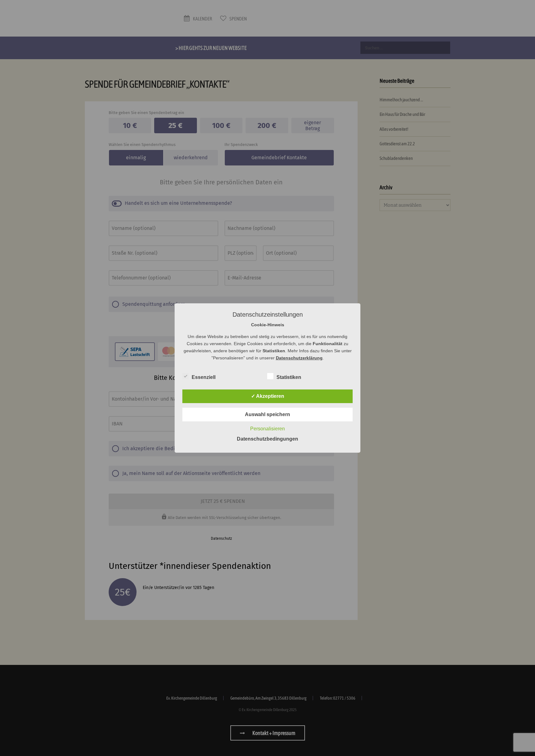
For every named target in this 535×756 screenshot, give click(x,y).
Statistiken (288, 377)
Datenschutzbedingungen (267, 439)
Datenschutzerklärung (299, 357)
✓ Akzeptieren (267, 396)
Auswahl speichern (267, 414)
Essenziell (203, 377)
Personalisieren (267, 428)
